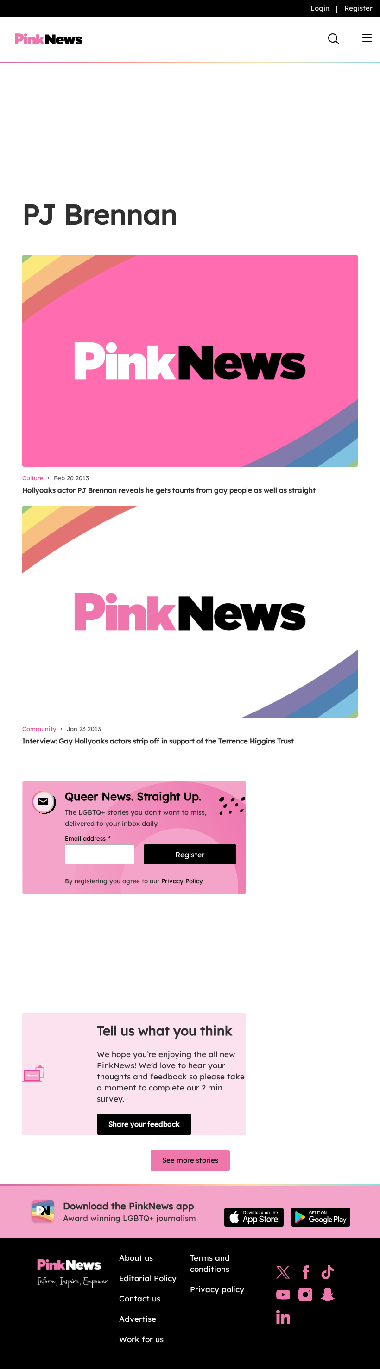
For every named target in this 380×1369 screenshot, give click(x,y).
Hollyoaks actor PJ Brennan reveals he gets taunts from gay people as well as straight (169, 490)
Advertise (137, 1319)
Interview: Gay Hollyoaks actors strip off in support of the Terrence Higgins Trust (158, 741)
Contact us (139, 1298)
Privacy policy (217, 1289)
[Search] (333, 38)
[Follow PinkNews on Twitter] (283, 1275)
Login (319, 8)
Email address (99, 838)
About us (136, 1258)
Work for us (141, 1339)
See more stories (190, 1160)
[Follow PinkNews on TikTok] (327, 1275)
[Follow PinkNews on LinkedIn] (283, 1319)
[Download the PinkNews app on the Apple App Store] (254, 1217)
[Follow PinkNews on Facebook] (305, 1275)
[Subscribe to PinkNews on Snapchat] (327, 1297)
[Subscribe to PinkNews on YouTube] (283, 1297)
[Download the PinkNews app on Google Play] (320, 1217)
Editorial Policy (148, 1278)
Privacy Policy (182, 881)
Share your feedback (144, 1124)
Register (358, 8)
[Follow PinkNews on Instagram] (305, 1297)
